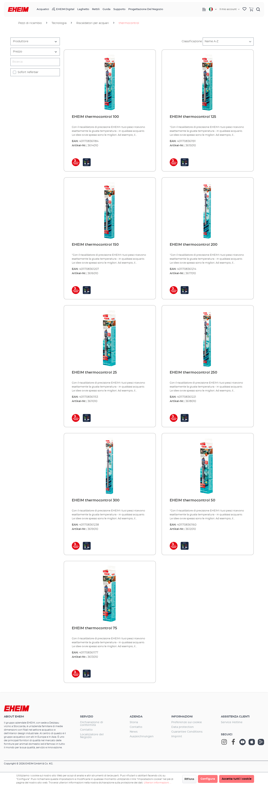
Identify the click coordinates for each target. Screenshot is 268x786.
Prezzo (17, 51)
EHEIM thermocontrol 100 (95, 117)
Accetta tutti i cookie (237, 779)
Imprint (176, 736)
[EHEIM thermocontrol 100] (109, 82)
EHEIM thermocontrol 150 (95, 244)
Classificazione (192, 41)
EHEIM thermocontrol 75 (94, 628)
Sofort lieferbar (28, 72)
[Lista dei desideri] (244, 9)
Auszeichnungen (142, 736)
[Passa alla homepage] (18, 9)
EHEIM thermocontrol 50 (192, 500)
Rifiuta (189, 779)
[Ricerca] (258, 9)
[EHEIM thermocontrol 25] (109, 338)
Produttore (20, 41)
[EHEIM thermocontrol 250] (207, 338)
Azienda (136, 716)
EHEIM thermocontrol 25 (94, 372)
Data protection (182, 727)
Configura (208, 779)
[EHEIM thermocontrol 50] (207, 465)
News (134, 731)
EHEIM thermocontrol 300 (95, 500)
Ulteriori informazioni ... (157, 782)
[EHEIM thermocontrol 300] (109, 465)
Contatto (86, 729)
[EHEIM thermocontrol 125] (207, 82)
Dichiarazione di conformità (91, 723)
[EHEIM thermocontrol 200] (207, 210)
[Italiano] (213, 9)
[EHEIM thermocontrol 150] (109, 210)
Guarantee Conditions (186, 731)
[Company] (204, 9)
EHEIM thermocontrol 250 (193, 372)
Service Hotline (231, 722)
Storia (134, 722)
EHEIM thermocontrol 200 (193, 244)
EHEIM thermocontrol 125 (193, 117)
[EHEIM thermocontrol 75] (109, 593)
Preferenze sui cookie (186, 722)
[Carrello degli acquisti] (251, 9)
